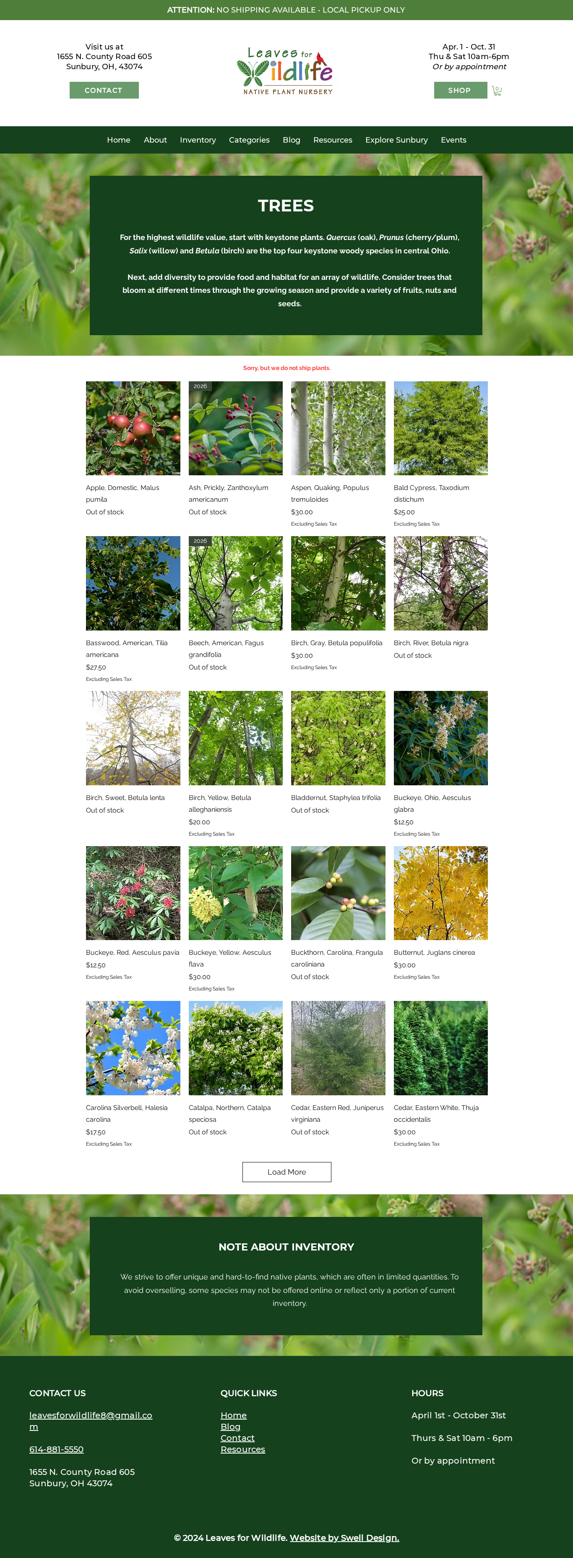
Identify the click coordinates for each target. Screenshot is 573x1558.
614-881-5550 (56, 1449)
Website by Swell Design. (344, 1538)
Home (234, 1415)
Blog (231, 1427)
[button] (497, 91)
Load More (287, 1171)
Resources (243, 1449)
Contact (238, 1438)
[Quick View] (133, 428)
